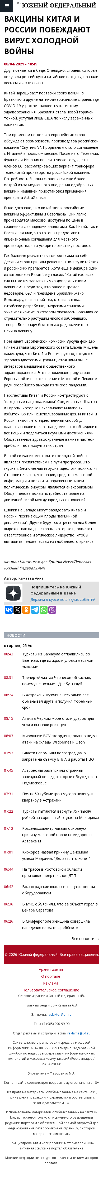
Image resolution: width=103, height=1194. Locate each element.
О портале (50, 976)
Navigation (6, 6)
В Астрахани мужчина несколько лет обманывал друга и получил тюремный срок (57, 701)
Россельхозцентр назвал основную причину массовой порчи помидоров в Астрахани (57, 834)
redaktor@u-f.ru (60, 1014)
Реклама (50, 983)
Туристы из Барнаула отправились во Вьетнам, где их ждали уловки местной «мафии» (57, 660)
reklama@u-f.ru (78, 1033)
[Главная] (59, 6)
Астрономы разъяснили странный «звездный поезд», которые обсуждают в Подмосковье (59, 776)
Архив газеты (51, 969)
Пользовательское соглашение (50, 989)
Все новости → (85, 938)
